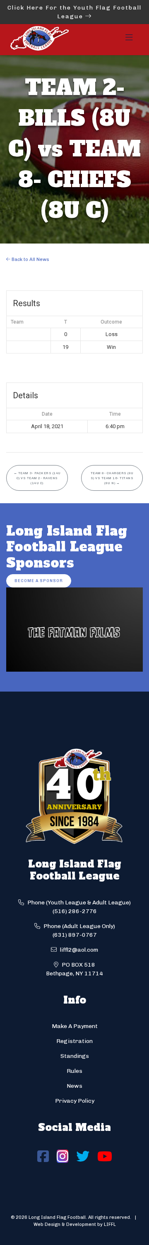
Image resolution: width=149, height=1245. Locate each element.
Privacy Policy (74, 1100)
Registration (74, 1041)
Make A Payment (75, 1026)
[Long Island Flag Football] (39, 39)
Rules (74, 1070)
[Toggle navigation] (129, 40)
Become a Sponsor (38, 580)
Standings (74, 1056)
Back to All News (29, 259)
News (74, 1085)
